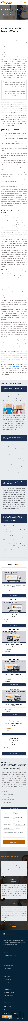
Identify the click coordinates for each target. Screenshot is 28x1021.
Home (2, 12)
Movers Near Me (8, 968)
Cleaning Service (8, 989)
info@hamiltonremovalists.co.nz (13, 1010)
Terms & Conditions (8, 965)
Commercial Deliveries (9, 999)
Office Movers (7, 976)
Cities (7, 12)
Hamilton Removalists (6, 189)
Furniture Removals (8, 982)
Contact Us (6, 962)
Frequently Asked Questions (10, 955)
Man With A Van (7, 979)
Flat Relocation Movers (9, 992)
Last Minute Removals (9, 1002)
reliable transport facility (14, 366)
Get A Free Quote (14, 842)
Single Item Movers (8, 995)
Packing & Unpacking (8, 986)
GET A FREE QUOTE (14, 595)
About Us (6, 952)
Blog (5, 958)
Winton (11, 12)
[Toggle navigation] (25, 2)
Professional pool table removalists (9, 115)
